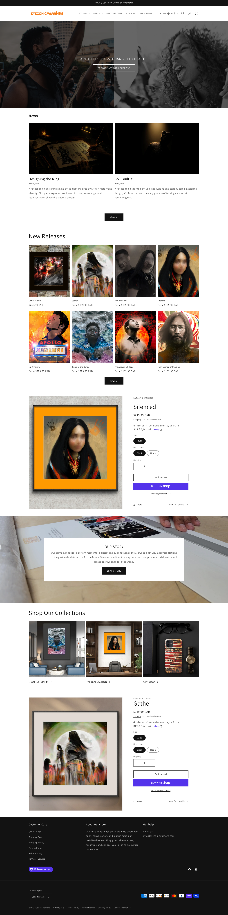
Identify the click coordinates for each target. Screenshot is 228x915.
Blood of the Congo (80, 367)
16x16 (139, 441)
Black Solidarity (39, 682)
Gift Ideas (149, 682)
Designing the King (44, 179)
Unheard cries (35, 300)
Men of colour (121, 300)
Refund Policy (35, 853)
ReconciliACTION (96, 682)
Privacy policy (73, 908)
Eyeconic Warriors (42, 908)
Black (139, 453)
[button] (82, 13)
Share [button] (139, 504)
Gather (75, 300)
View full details (177, 504)
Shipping (137, 419)
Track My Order (36, 837)
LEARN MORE (114, 570)
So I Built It (124, 179)
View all (114, 217)
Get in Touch (35, 831)
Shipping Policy (36, 842)
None (153, 453)
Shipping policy (104, 908)
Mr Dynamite (34, 367)
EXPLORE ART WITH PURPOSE (114, 68)
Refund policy (58, 908)
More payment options (160, 493)
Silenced (161, 300)
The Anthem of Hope (124, 367)
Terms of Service (37, 858)
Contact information (122, 908)
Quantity (137, 460)
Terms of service (88, 908)
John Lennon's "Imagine (169, 367)
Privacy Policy (35, 848)
